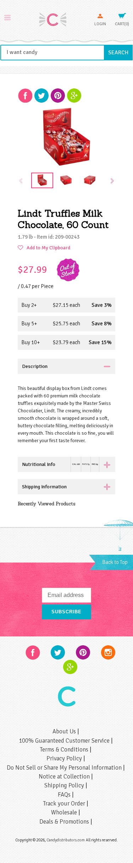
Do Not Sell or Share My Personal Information (65, 767)
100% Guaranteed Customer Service (65, 740)
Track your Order (65, 803)
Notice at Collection (65, 776)
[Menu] (7, 17)
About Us (64, 731)
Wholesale (64, 812)
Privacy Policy (64, 758)
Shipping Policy (64, 785)
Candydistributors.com (65, 839)
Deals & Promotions (64, 821)
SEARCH (120, 52)
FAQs (65, 794)
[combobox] (66, 52)
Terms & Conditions (65, 749)
